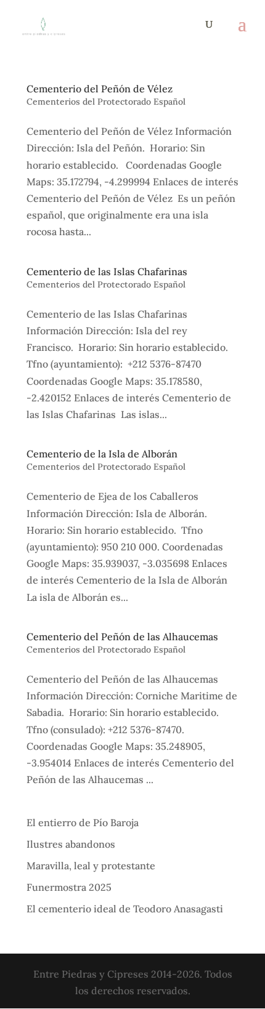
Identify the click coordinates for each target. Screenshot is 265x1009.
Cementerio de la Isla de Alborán (101, 454)
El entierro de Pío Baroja (82, 822)
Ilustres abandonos (70, 844)
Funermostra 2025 (69, 887)
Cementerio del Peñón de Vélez (99, 88)
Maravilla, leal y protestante (90, 865)
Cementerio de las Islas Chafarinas (106, 271)
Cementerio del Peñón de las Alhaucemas (122, 636)
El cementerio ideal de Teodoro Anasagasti (124, 908)
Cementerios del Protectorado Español (106, 101)
